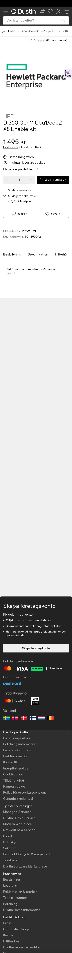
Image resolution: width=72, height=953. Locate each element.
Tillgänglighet (13, 780)
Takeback (10, 860)
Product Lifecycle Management (27, 854)
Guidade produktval (18, 799)
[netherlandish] (41, 718)
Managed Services (17, 812)
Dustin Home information (22, 910)
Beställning (11, 879)
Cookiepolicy (13, 774)
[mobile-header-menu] (5, 11)
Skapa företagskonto (36, 648)
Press (7, 923)
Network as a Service (19, 830)
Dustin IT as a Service (19, 818)
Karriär (8, 935)
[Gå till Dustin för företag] (24, 11)
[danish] (24, 718)
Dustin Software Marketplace (25, 866)
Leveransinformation (18, 750)
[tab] (14, 254)
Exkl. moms (10, 147)
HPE (8, 116)
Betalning (10, 904)
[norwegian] (15, 718)
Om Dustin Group (16, 929)
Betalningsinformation (19, 744)
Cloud (7, 836)
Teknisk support (15, 898)
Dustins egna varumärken (22, 947)
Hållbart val (11, 941)
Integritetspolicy (15, 768)
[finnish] (33, 718)
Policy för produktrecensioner (25, 792)
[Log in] (58, 11)
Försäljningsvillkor (16, 738)
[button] (42, 11)
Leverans (10, 885)
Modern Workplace (17, 824)
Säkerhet (10, 848)
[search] (64, 20)
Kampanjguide (14, 786)
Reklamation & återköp (20, 892)
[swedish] (6, 718)
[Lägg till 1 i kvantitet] (31, 180)
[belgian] (50, 718)
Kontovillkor (12, 762)
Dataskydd (11, 842)
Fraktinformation (15, 756)
